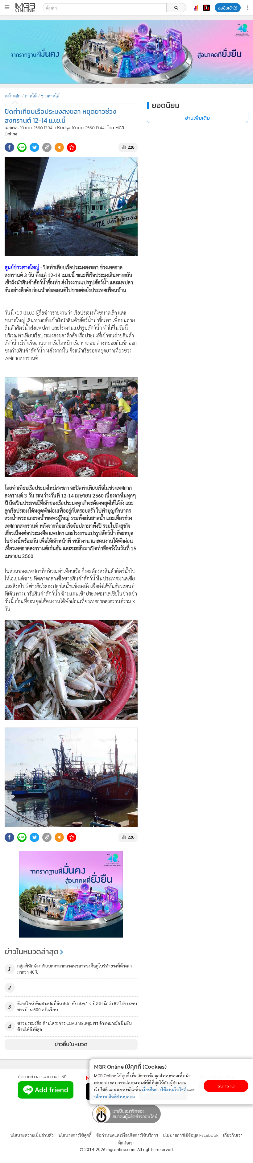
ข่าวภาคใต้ (50, 95)
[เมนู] (7, 7)
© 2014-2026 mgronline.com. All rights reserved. (127, 1149)
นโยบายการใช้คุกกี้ (75, 1135)
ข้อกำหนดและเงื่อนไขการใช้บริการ (127, 1135)
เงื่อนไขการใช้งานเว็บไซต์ (164, 1089)
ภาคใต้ (31, 95)
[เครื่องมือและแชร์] (248, 7)
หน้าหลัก (13, 95)
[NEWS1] (206, 8)
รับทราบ (226, 1086)
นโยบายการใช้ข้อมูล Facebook (190, 1135)
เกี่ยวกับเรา (233, 1135)
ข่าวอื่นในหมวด (71, 1044)
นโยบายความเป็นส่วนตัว (32, 1135)
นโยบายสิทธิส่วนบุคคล (114, 1096)
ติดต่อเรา (126, 1142)
